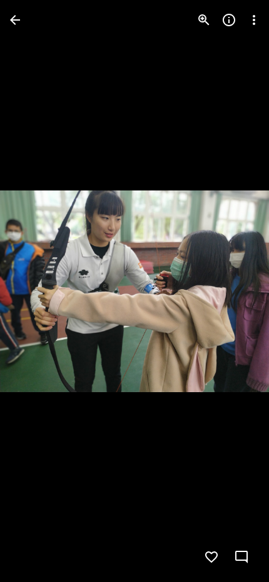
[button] (35, 291)
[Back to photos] (15, 20)
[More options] (253, 19)
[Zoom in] (203, 19)
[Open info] (228, 19)
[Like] (211, 557)
